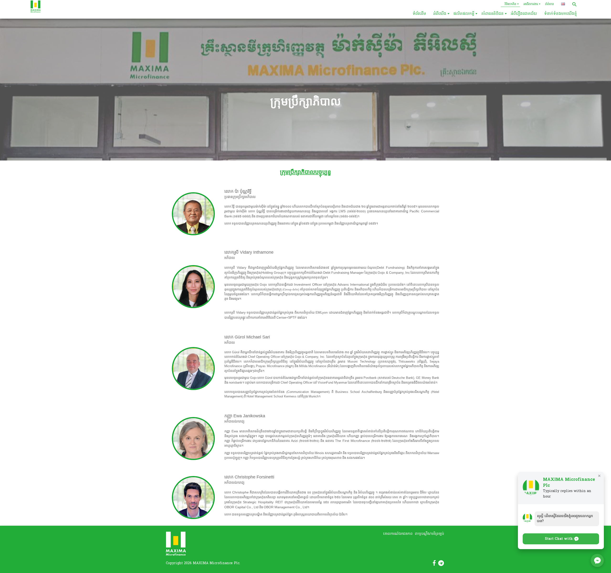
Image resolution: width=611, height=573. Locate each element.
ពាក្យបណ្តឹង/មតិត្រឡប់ (429, 533)
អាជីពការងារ (530, 4)
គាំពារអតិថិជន (492, 14)
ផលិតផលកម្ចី (463, 14)
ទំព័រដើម (419, 14)
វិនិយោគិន (510, 4)
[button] (574, 4)
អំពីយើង (439, 14)
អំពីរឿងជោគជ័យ (524, 14)
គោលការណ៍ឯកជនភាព (397, 533)
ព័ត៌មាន (549, 4)
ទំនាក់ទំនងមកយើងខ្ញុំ (560, 14)
